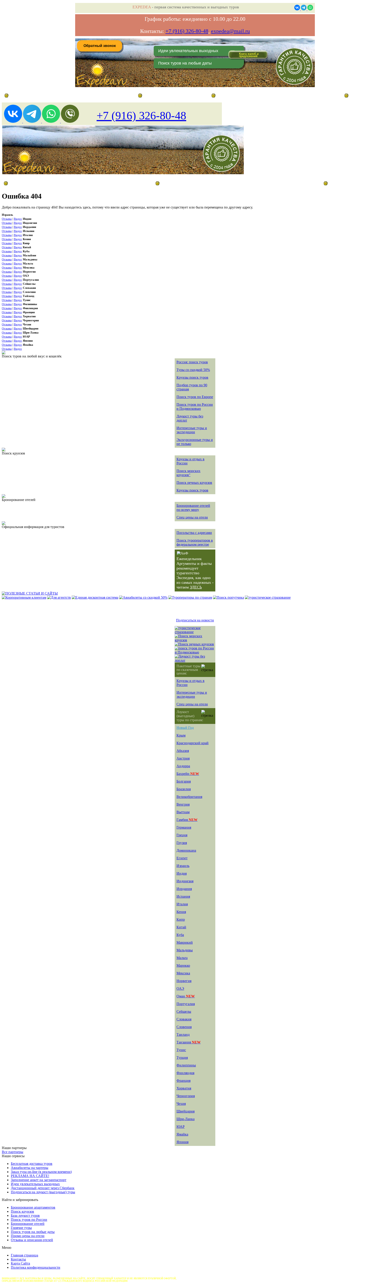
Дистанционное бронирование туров (32, 95)
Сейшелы (183, 1011)
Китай (181, 927)
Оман (185, 996)
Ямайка (182, 1134)
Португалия (185, 1004)
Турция (182, 1057)
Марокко (183, 965)
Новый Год (185, 728)
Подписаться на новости (195, 620)
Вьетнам (183, 812)
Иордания (184, 889)
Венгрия (183, 804)
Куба (180, 935)
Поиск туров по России (29, 1219)
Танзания (188, 1042)
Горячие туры (21, 1228)
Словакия (183, 1019)
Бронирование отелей (27, 1224)
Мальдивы (184, 950)
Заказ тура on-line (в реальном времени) (41, 1172)
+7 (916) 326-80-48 (186, 31)
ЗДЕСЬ (196, 587)
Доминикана (186, 850)
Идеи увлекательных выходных (188, 51)
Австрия (183, 758)
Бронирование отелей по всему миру (193, 508)
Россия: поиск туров (192, 362)
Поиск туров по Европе (194, 397)
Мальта (182, 958)
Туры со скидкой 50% (193, 370)
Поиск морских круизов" (188, 473)
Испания (183, 896)
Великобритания (189, 797)
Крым (181, 735)
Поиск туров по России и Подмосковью (194, 406)
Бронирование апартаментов (33, 1207)
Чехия (181, 1104)
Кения (181, 912)
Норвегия (183, 981)
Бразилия (183, 789)
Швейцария (185, 1111)
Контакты (18, 1259)
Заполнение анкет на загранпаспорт (38, 1180)
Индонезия (184, 881)
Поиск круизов (22, 1211)
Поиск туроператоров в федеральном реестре (194, 542)
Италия (182, 904)
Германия (183, 827)
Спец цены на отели (192, 517)
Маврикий (184, 942)
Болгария (183, 781)
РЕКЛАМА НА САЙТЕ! (30, 1176)
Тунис (181, 1050)
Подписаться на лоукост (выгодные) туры (43, 1192)
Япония (182, 1142)
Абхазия (182, 751)
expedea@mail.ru (230, 31)
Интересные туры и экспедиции (191, 430)
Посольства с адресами (194, 533)
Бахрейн (187, 774)
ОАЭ (180, 988)
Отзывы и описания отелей (32, 1240)
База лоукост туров (25, 1215)
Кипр (180, 919)
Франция (183, 1080)
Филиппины (186, 1065)
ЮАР (180, 1127)
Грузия (181, 843)
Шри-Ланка (185, 1119)
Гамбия (186, 820)
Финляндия (185, 1073)
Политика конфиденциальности (35, 1267)
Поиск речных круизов (194, 482)
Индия (181, 873)
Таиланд (183, 1034)
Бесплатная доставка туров (31, 1164)
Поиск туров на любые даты (185, 63)
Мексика (183, 973)
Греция (181, 835)
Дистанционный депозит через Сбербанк (42, 1188)
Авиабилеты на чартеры (29, 1168)
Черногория (185, 1096)
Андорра (183, 766)
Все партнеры (12, 1152)
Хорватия (183, 1088)
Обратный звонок (100, 46)
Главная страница (157, 95)
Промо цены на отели (27, 1236)
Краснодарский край (192, 743)
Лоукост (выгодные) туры (42, 183)
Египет (182, 858)
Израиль (182, 866)
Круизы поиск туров (192, 377)
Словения (184, 1027)
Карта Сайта (20, 1263)
